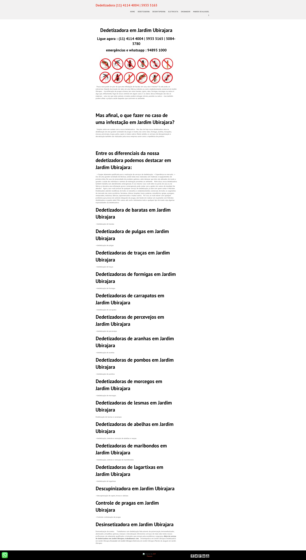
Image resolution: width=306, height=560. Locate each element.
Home (132, 12)
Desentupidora (158, 12)
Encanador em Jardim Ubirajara (121, 541)
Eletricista (173, 12)
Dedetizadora (144, 12)
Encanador (185, 12)
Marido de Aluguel (201, 12)
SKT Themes (151, 555)
